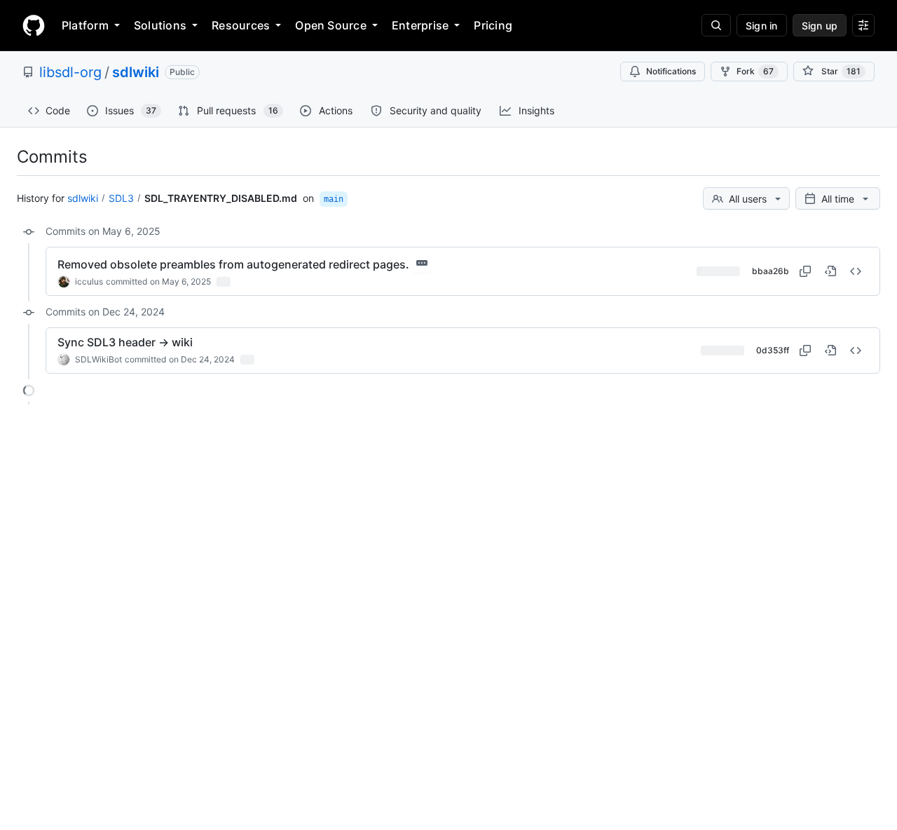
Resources (241, 25)
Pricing (493, 25)
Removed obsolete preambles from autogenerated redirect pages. (233, 264)
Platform (85, 25)
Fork (755, 71)
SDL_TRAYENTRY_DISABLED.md (220, 198)
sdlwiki (135, 72)
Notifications (671, 71)
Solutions (160, 25)
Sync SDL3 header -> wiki (125, 342)
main (333, 199)
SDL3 (121, 198)
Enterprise (420, 25)
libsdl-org (70, 72)
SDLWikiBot (98, 359)
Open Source (331, 25)
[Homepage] (33, 25)
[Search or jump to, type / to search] (716, 25)
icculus (89, 281)
